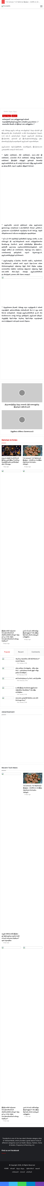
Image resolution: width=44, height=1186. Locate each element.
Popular (7, 652)
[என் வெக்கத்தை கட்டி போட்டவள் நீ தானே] (8, 681)
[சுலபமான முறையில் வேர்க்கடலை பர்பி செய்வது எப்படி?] (8, 701)
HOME (6, 1168)
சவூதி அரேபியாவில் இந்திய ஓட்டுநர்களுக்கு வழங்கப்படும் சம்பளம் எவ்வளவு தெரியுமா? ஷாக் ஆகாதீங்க (11, 937)
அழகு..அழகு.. (13, 111)
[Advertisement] (22, 32)
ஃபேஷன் (12, 1168)
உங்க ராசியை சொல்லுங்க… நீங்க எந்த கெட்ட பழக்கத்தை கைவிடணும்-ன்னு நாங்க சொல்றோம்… (27, 670)
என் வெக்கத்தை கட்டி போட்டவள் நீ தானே (28, 678)
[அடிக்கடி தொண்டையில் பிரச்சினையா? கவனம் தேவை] (8, 662)
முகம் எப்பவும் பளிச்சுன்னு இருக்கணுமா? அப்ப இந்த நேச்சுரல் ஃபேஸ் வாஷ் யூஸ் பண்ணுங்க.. (31, 634)
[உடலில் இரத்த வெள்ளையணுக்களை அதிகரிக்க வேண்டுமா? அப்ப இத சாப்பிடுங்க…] (8, 691)
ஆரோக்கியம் (30, 1168)
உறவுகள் (37, 1168)
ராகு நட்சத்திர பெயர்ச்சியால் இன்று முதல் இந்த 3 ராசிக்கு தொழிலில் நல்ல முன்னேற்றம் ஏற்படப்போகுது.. (10, 461)
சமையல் (22, 1172)
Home (5, 111)
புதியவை (14, 116)
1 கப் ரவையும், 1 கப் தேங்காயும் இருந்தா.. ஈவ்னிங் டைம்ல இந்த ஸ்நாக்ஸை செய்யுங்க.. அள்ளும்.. (32, 461)
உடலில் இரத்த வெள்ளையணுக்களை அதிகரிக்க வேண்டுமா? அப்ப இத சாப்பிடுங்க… (26, 690)
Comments (36, 652)
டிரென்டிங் (29, 1172)
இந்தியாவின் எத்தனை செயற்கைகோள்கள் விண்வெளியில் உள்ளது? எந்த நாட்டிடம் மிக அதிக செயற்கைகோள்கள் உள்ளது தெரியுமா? (10, 636)
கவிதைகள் (15, 1172)
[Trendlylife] (6, 6)
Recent (20, 652)
